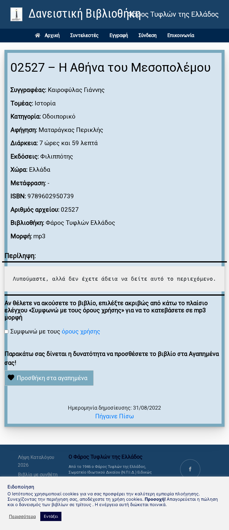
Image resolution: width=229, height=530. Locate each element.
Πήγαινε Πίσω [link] (114, 416)
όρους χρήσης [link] (81, 331)
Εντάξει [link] (51, 516)
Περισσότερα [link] (22, 516)
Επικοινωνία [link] (180, 35)
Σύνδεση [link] (148, 35)
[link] (75, 14)
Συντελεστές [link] (84, 35)
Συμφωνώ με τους (55, 331)
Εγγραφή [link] (118, 35)
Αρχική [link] (52, 35)
